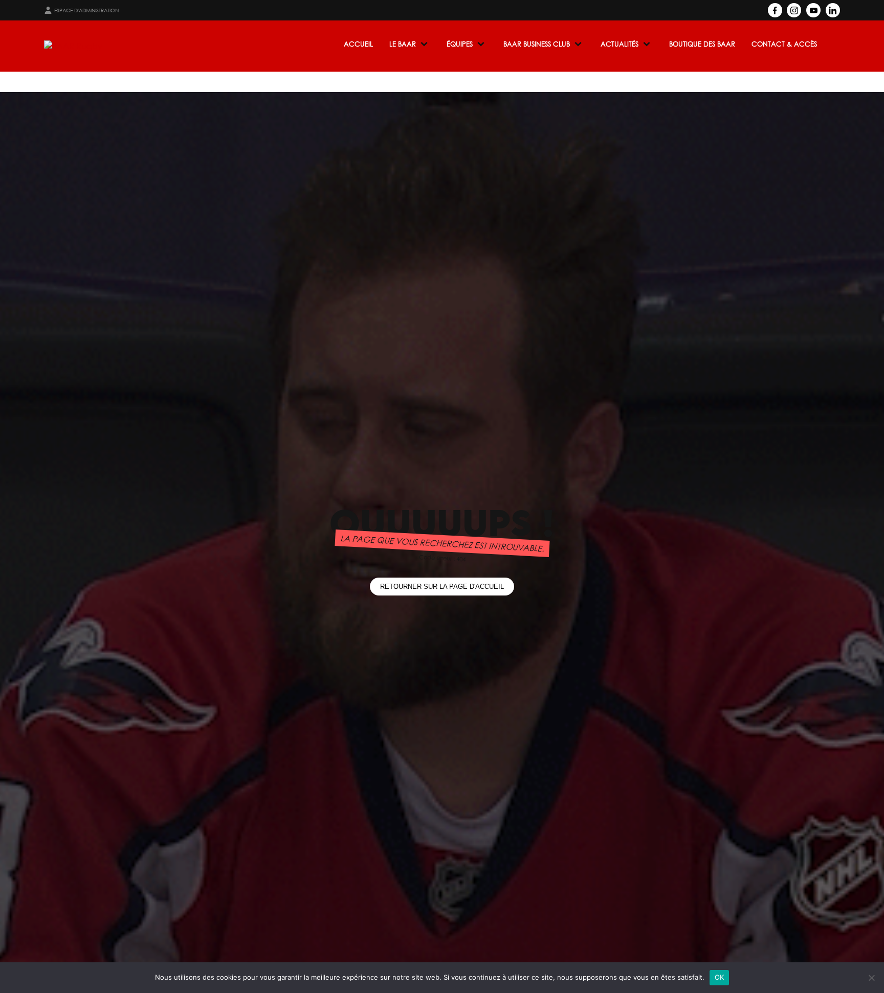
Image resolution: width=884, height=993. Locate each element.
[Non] (871, 978)
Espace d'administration (86, 10)
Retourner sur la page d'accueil (442, 586)
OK (719, 977)
